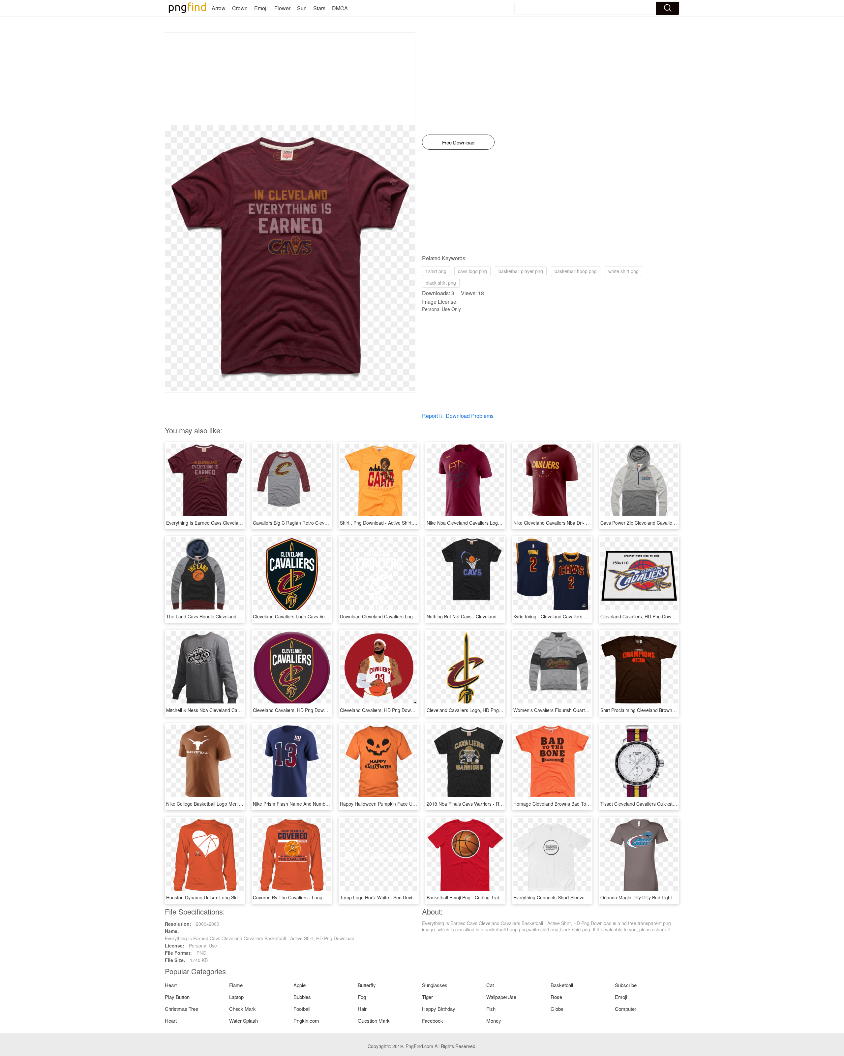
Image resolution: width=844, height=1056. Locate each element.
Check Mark (242, 1008)
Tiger (427, 996)
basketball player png (520, 271)
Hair (362, 1008)
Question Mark (374, 1020)
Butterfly (367, 984)
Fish (491, 1008)
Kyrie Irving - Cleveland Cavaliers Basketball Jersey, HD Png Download (587, 616)
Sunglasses (434, 984)
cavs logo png (472, 271)
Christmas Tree (181, 1008)
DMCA (340, 8)
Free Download (458, 142)
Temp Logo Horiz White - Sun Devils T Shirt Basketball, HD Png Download (417, 897)
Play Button (177, 996)
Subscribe (626, 984)
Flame (236, 984)
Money (493, 1020)
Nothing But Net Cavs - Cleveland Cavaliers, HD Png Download (492, 616)
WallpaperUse (501, 996)
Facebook (432, 1020)
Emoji (261, 8)
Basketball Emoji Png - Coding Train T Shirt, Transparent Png (490, 897)
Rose (556, 996)
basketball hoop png (576, 271)
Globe (557, 1008)
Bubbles (302, 996)
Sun (302, 8)
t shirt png (436, 271)
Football (301, 1008)
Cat (490, 984)
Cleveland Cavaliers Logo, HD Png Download (474, 710)
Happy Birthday (438, 1008)
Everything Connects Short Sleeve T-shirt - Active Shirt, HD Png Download (590, 897)
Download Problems (470, 415)
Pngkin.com (306, 1020)
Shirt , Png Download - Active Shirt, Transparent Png (394, 522)
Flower (282, 8)
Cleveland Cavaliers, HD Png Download (641, 616)
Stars (319, 8)
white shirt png (623, 271)
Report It (432, 415)
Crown (240, 8)
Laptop (236, 996)
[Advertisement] (290, 79)
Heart (171, 984)
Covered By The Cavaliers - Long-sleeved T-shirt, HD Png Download (324, 897)
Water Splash (243, 1020)
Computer (625, 1008)
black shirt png (441, 282)
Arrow (219, 8)
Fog (362, 996)
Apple (299, 984)
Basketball (562, 984)
